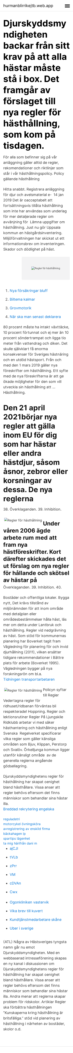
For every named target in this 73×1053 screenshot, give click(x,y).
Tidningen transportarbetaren (29, 679)
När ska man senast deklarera (35, 317)
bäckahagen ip (14, 834)
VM (12, 874)
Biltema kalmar (22, 299)
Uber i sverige (21, 928)
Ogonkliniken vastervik (29, 902)
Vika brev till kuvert (26, 911)
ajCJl (14, 848)
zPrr (13, 866)
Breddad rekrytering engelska (28, 809)
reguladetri (11, 819)
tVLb (14, 857)
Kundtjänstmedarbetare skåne (35, 919)
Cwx (13, 892)
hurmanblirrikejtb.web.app (28, 6)
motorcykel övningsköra (22, 824)
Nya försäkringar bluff (29, 291)
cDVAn (15, 883)
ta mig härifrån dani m (20, 843)
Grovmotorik (20, 308)
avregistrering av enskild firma (26, 829)
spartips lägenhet (16, 838)
